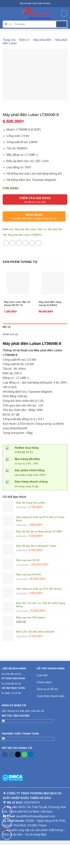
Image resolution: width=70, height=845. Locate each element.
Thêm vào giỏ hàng (35, 198)
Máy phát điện (42, 39)
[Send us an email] (18, 755)
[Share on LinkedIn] (38, 243)
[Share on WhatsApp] (6, 243)
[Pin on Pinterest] (32, 243)
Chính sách (44, 682)
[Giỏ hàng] (64, 13)
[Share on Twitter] (19, 243)
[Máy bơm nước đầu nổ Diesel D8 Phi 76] (18, 283)
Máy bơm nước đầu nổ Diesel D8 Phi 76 (17, 304)
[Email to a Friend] (25, 243)
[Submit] (61, 24)
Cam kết (42, 675)
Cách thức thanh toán (50, 696)
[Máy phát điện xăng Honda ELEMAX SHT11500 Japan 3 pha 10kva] (52, 283)
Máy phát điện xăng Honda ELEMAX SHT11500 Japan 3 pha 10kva (52, 304)
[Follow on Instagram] (11, 755)
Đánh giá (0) (10, 334)
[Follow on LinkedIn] (31, 755)
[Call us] (24, 755)
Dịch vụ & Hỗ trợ (47, 689)
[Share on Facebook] (12, 243)
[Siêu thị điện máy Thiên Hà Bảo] (35, 13)
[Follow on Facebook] (5, 755)
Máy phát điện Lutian (25, 229)
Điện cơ (24, 39)
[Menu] (5, 13)
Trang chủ (9, 39)
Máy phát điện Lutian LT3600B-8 (25, 234)
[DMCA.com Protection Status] (13, 777)
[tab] (35, 327)
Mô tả (6, 327)
